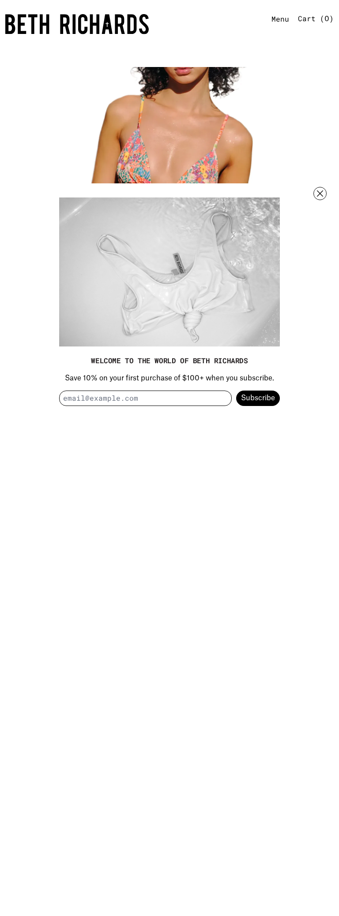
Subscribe (258, 398)
